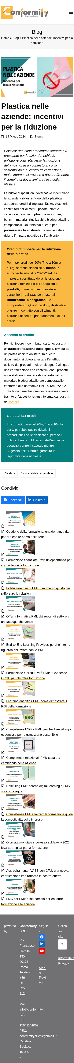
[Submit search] (62, 944)
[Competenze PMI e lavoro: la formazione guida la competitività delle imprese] (18, 803)
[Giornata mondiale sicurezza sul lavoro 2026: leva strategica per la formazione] (18, 831)
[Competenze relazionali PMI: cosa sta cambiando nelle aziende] (18, 746)
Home (5, 38)
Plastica (9, 473)
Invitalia (13, 402)
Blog (16, 38)
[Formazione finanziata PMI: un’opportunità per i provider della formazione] (18, 548)
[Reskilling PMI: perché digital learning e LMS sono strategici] (18, 774)
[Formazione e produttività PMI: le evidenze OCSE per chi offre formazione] (18, 661)
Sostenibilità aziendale (37, 473)
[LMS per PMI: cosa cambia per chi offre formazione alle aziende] (18, 887)
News (39, 136)
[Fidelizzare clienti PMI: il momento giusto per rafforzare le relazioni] (18, 577)
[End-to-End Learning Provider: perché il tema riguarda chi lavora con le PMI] (18, 633)
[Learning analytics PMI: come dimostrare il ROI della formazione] (18, 690)
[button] (71, 12)
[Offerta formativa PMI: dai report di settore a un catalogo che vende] (18, 605)
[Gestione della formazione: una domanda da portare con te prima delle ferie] (18, 520)
